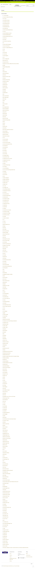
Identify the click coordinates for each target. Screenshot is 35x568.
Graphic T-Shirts (5, 327)
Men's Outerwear (5, 430)
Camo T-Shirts (5, 153)
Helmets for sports (5, 343)
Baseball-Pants (5, 86)
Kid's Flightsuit (5, 386)
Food (3, 290)
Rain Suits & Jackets (6, 468)
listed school (4, 417)
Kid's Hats (4, 388)
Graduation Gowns (5, 322)
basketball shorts (5, 92)
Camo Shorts (5, 150)
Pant (3, 460)
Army (4, 50)
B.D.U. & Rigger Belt (6, 58)
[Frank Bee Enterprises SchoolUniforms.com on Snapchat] (23, 557)
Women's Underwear (6, 544)
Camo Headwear (5, 145)
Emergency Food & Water (6, 245)
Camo (4, 137)
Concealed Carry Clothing (6, 213)
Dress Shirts (4, 229)
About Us (11, 555)
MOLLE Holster (5, 446)
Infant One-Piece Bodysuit (6, 367)
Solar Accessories (5, 497)
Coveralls (4, 222)
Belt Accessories (5, 103)
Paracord (4, 462)
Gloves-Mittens (5, 311)
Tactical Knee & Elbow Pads (7, 507)
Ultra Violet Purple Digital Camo (7, 523)
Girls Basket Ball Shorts (6, 301)
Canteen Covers (5, 161)
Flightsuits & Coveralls (6, 285)
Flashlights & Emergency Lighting (7, 274)
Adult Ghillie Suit (5, 28)
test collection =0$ (5, 513)
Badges (4, 65)
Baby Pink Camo (5, 60)
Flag (3, 269)
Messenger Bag (5, 431)
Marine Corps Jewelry (6, 423)
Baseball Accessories (6, 81)
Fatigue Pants (5, 256)
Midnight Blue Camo (6, 433)
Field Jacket (4, 258)
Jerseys (4, 378)
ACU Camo (4, 18)
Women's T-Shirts (5, 542)
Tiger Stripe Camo (5, 515)
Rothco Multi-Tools (5, 476)
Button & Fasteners (5, 134)
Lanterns (4, 404)
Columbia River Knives (6, 203)
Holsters (4, 349)
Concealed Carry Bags (6, 211)
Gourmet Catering (5, 314)
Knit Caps (4, 401)
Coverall (4, 221)
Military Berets (5, 439)
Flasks (4, 275)
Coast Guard (4, 192)
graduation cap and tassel (6, 319)
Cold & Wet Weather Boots (6, 195)
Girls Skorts (4, 303)
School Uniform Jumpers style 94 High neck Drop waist (10, 481)
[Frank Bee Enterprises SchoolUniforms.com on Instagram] (21, 557)
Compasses (4, 208)
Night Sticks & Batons (6, 452)
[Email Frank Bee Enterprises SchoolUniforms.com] (24, 557)
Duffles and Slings (5, 232)
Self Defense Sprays (5, 483)
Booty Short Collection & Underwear (8, 129)
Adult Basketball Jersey (6, 26)
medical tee (4, 428)
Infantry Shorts (5, 370)
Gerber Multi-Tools (5, 296)
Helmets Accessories (6, 341)
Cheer (4, 176)
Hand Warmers (5, 330)
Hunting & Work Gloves (6, 354)
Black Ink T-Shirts (5, 118)
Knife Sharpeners (5, 399)
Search (10, 553)
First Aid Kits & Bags (6, 264)
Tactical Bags (5, 505)
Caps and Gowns (28, 555)
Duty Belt (4, 235)
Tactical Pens (5, 510)
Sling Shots (4, 489)
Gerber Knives (5, 295)
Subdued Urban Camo (6, 502)
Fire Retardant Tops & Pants (7, 259)
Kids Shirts (4, 393)
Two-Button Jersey (5, 521)
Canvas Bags (5, 166)
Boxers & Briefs (5, 131)
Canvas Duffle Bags (5, 168)
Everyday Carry (5, 251)
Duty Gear (4, 237)
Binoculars (4, 116)
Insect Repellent (5, 372)
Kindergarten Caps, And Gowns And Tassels (9, 396)
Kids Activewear (5, 391)
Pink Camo (4, 467)
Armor (4, 49)
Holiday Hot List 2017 (6, 348)
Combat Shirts (5, 206)
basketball (4, 89)
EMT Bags (4, 248)
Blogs (27, 553)
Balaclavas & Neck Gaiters (6, 76)
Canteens (4, 163)
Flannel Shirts (5, 272)
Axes (3, 57)
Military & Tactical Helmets (6, 438)
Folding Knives (5, 288)
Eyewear (4, 253)
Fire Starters (4, 261)
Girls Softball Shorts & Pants (7, 304)
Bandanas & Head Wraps (6, 79)
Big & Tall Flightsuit (6, 108)
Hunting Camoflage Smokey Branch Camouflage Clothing (11, 356)
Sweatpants (4, 504)
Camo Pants (4, 148)
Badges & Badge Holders (6, 66)
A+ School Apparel (5, 15)
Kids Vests (4, 394)
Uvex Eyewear (5, 526)
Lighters (4, 415)
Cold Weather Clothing (6, 198)
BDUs (4, 100)
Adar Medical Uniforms (6, 20)
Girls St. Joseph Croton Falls (7, 306)
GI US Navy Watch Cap (6, 298)
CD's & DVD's (5, 174)
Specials (4, 499)
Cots (3, 219)
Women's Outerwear (6, 539)
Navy (4, 449)
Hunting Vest (5, 359)
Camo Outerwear (5, 147)
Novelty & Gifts (5, 457)
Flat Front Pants (5, 277)
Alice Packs (4, 39)
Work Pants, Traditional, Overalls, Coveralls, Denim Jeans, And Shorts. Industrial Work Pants (15, 547)
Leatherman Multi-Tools (6, 412)
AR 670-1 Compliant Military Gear (8, 47)
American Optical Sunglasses (7, 44)
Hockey (4, 346)
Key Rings (4, 385)
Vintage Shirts (5, 534)
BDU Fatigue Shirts (5, 97)
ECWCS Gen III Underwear (7, 243)
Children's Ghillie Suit (6, 179)
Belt (3, 102)
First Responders (5, 267)
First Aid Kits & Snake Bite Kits (7, 266)
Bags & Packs (5, 71)
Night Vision (4, 454)
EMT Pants (4, 250)
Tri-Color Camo (5, 518)
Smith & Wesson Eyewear (6, 491)
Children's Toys (5, 184)
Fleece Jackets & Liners (6, 280)
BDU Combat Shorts (6, 95)
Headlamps (4, 335)
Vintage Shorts (5, 536)
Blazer (4, 121)
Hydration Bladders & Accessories (7, 362)
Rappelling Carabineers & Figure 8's (8, 470)
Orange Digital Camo (6, 459)
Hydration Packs (5, 364)
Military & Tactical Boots (6, 436)
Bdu (3, 94)
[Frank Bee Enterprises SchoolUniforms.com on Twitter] (18, 557)
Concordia (4, 216)
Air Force (4, 31)
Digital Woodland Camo (6, 224)
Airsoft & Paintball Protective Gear (7, 36)
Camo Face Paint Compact (6, 142)
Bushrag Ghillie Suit (6, 132)
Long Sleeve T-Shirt (5, 420)
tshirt (3, 520)
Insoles (4, 377)
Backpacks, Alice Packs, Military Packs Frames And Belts (11, 63)
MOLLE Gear (5, 444)
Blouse (4, 124)
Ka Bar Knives (5, 383)
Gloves (4, 309)
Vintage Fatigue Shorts (6, 531)
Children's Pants (5, 182)
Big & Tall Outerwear (6, 110)
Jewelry (4, 380)
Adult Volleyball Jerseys (6, 23)
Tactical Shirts (5, 512)
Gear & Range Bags (5, 293)
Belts (3, 105)
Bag (3, 68)
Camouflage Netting (5, 155)
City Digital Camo (5, 187)
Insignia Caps (5, 375)
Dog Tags (4, 227)
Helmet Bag (4, 338)
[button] (6, 4)
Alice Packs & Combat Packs (7, 41)
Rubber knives (5, 478)
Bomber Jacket (5, 126)
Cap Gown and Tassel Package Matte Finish (9, 169)
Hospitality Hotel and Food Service (8, 351)
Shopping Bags (5, 486)
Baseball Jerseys (5, 84)
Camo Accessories (5, 139)
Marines (4, 425)
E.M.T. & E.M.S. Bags (6, 240)
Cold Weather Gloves (6, 200)
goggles (4, 312)
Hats (3, 333)
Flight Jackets (5, 282)
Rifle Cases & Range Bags (6, 473)
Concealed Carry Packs (6, 214)
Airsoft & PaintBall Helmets (7, 34)
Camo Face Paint (5, 140)
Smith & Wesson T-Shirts (6, 494)
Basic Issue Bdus (5, 87)
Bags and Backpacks (6, 73)
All (3, 42)
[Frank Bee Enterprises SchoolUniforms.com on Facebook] (20, 557)
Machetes (4, 422)
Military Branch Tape (6, 441)
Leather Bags (5, 409)
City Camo (4, 185)
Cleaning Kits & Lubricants (6, 190)
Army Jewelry (5, 52)
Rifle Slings (4, 475)
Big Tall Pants (5, 113)
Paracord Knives (5, 465)
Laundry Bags (5, 407)
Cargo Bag (4, 171)
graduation (4, 317)
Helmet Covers (5, 340)
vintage (4, 528)
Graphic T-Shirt (5, 325)
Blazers (4, 123)
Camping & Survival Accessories (7, 158)
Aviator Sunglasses (5, 55)
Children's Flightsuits (6, 177)
